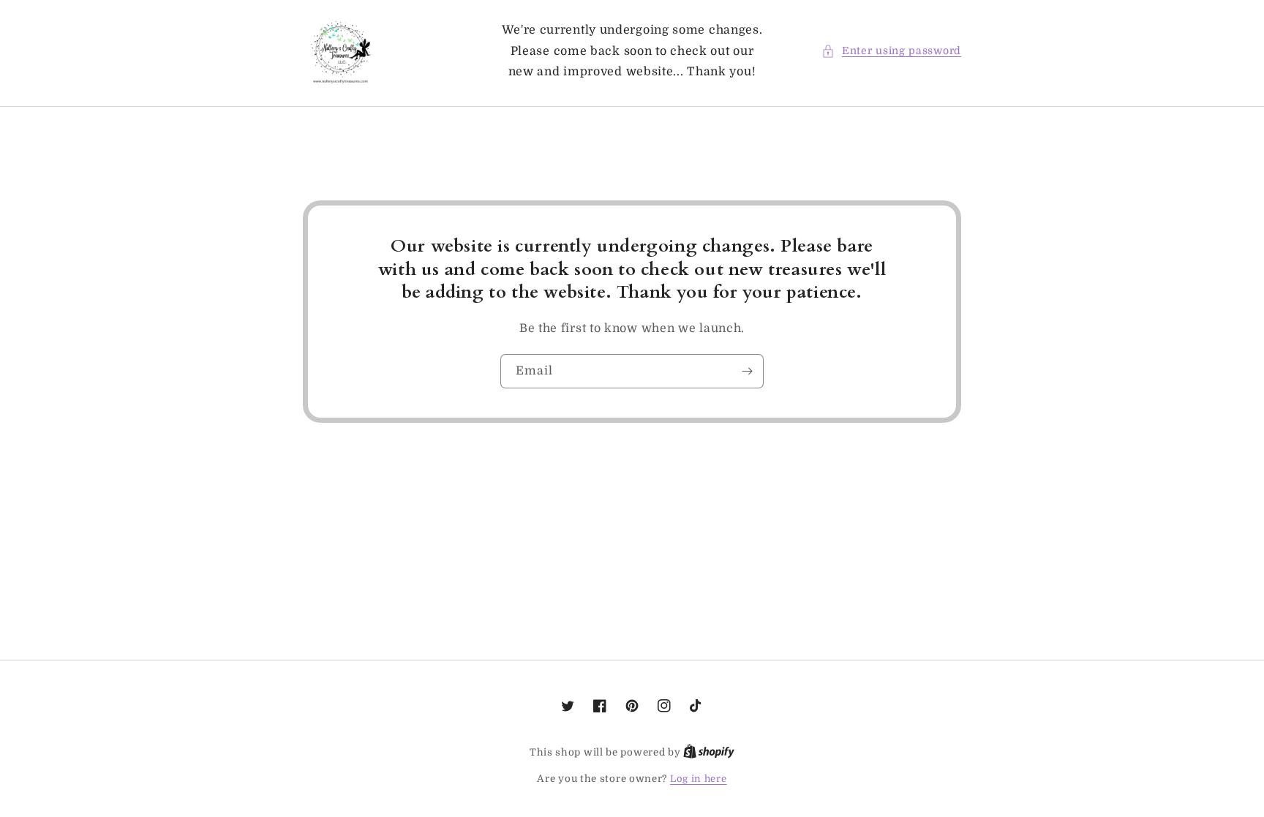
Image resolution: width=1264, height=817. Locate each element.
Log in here (698, 778)
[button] (891, 51)
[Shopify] (708, 752)
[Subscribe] (747, 371)
